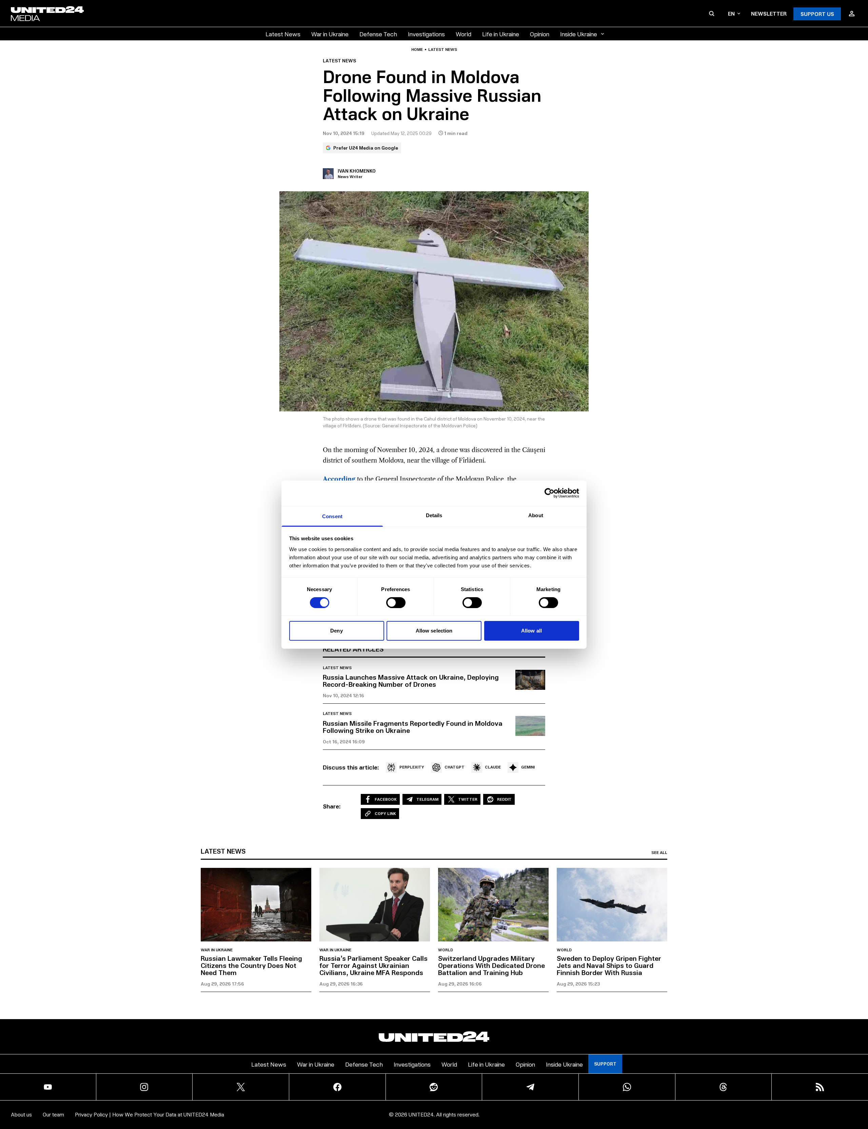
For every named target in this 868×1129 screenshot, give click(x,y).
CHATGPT (455, 767)
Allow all (531, 631)
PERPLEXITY (411, 767)
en (731, 13)
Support (605, 1063)
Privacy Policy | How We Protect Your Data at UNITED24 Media (149, 1114)
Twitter (467, 799)
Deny (336, 631)
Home (417, 49)
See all (659, 853)
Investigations (426, 34)
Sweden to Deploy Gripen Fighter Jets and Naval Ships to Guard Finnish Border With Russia (609, 965)
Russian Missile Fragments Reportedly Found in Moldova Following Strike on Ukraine (412, 726)
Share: (332, 806)
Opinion (539, 34)
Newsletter (769, 13)
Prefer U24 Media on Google (365, 147)
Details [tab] (434, 515)
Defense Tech (378, 34)
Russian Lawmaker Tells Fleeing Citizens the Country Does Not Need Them (251, 965)
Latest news (442, 49)
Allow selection (434, 631)
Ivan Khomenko (357, 171)
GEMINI (528, 767)
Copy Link (385, 813)
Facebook (386, 799)
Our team (53, 1114)
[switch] (396, 602)
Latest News (282, 34)
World (463, 34)
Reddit (504, 799)
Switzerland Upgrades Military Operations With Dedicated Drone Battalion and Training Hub (491, 965)
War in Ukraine (330, 34)
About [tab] (535, 515)
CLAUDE (493, 767)
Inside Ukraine (578, 34)
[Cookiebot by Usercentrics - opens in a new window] (549, 493)
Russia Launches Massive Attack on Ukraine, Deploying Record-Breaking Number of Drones (411, 680)
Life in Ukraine (500, 34)
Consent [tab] (332, 516)
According (339, 479)
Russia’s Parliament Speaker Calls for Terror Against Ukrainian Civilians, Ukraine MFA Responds (373, 965)
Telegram (427, 799)
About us (21, 1114)
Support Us (817, 14)
